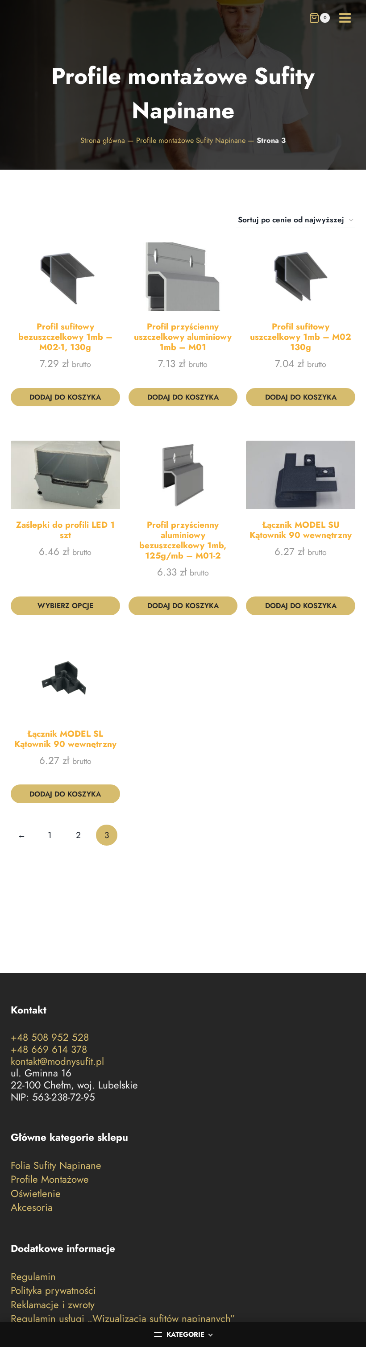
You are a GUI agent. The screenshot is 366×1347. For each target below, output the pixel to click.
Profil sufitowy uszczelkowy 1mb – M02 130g (300, 336)
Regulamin (33, 1277)
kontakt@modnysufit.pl (57, 1061)
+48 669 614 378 (49, 1049)
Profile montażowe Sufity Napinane (190, 140)
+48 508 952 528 (50, 1037)
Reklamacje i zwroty (53, 1304)
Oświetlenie (36, 1193)
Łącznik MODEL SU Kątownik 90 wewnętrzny (301, 529)
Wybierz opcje (65, 606)
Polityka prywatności (53, 1290)
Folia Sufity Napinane (56, 1165)
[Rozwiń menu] (344, 17)
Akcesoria (32, 1207)
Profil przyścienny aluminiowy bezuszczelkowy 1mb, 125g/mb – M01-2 (182, 540)
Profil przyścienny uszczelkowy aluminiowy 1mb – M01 (183, 336)
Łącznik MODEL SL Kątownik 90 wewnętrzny (65, 738)
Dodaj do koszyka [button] (65, 397)
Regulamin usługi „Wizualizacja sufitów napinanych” (123, 1319)
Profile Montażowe (50, 1179)
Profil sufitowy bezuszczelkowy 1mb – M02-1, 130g (65, 336)
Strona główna (102, 140)
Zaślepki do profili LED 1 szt (65, 529)
